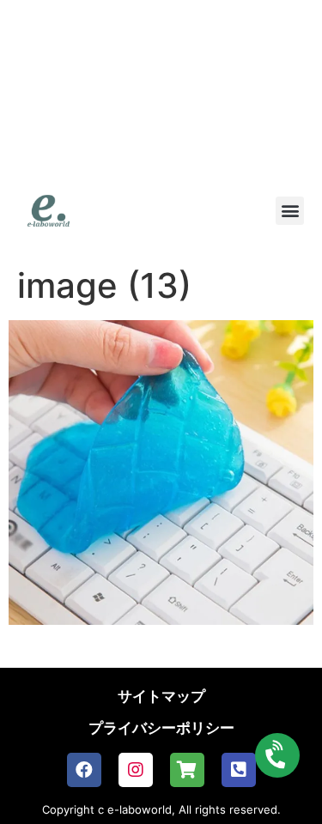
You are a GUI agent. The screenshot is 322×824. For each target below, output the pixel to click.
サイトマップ (161, 696)
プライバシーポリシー (161, 727)
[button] (290, 211)
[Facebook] (84, 770)
